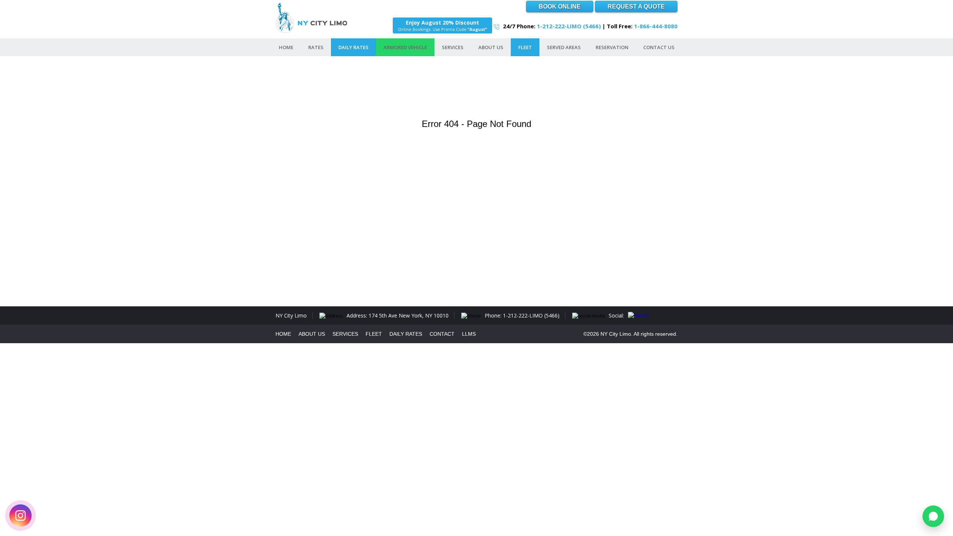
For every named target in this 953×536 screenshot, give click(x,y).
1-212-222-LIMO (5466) (569, 26)
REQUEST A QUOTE (636, 6)
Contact (442, 334)
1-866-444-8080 (656, 26)
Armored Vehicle (405, 47)
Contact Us (659, 47)
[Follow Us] (20, 515)
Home (286, 47)
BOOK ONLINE (560, 6)
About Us (490, 47)
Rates (315, 47)
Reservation (612, 47)
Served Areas (564, 47)
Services (452, 47)
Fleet (525, 47)
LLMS (469, 334)
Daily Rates (353, 47)
